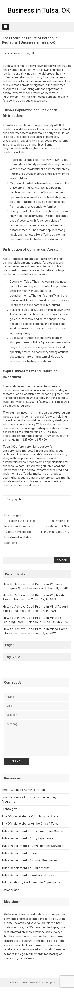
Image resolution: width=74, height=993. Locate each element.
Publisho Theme (19, 982)
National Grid (10, 890)
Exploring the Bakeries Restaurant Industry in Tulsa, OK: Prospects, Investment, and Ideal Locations (20, 531)
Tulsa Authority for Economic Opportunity (31, 882)
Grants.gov (9, 809)
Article (22, 499)
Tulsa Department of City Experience (28, 838)
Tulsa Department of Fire (19, 853)
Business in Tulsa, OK (38, 10)
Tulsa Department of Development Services (33, 845)
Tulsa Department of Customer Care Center (33, 831)
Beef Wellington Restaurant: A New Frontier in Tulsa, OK (55, 526)
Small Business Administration (23, 789)
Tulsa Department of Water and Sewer (29, 875)
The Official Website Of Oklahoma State (30, 816)
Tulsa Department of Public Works (26, 868)
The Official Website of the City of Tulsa (30, 823)
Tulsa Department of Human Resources (30, 860)
